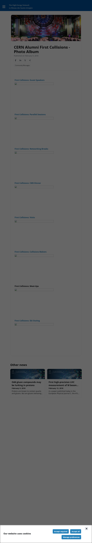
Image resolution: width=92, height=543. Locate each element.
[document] (46, 534)
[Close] (86, 528)
